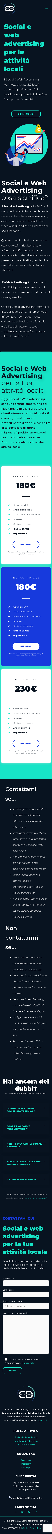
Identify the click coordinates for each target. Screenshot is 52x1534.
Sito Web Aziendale (26, 1444)
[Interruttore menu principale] (46, 8)
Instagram (26, 1464)
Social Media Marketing (26, 1437)
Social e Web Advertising (26, 1441)
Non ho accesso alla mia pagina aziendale (24, 1163)
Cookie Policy (28, 1528)
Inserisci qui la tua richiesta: (16, 1313)
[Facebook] (16, 1512)
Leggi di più (42, 1420)
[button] (26, 1110)
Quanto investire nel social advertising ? (21, 1109)
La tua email (8, 1290)
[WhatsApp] (29, 1512)
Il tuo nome (8, 1278)
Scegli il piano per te (13, 1301)
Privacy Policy (28, 1363)
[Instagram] (22, 1512)
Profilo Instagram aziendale (26, 1486)
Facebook (26, 1460)
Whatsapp (26, 1467)
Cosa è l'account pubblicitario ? (18, 1127)
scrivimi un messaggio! (36, 1198)
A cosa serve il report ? (23, 1179)
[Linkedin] (36, 1512)
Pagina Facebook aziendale (26, 1482)
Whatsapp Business (26, 1489)
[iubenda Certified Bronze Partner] (26, 1498)
